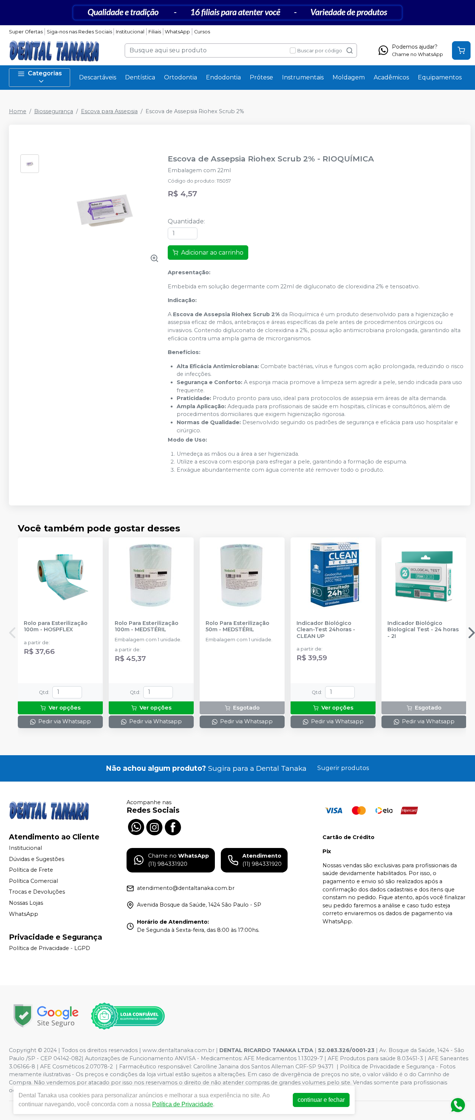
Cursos (202, 32)
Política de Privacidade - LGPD (49, 948)
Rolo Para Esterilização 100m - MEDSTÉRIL (146, 626)
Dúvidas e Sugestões (36, 859)
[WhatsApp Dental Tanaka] (136, 826)
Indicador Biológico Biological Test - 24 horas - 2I (423, 629)
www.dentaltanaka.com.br (178, 1050)
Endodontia (223, 77)
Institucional (130, 32)
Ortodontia (180, 77)
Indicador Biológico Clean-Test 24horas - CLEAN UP (326, 629)
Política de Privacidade (182, 1104)
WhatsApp (177, 32)
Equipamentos (440, 77)
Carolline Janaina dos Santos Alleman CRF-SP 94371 (263, 1066)
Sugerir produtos (343, 768)
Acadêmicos (391, 77)
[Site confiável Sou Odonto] (128, 1016)
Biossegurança (53, 111)
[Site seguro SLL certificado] (46, 1016)
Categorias (45, 73)
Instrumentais (303, 77)
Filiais (154, 32)
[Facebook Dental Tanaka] (173, 826)
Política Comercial (33, 881)
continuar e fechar (321, 1100)
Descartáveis (97, 77)
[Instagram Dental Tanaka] (154, 826)
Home (17, 111)
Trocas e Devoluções (37, 892)
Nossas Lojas (26, 903)
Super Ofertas (26, 32)
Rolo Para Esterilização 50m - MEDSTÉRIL (237, 626)
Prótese (261, 77)
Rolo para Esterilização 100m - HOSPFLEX (56, 626)
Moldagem (348, 77)
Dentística (140, 77)
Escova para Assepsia (109, 111)
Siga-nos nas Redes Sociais (79, 32)
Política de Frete (31, 870)
